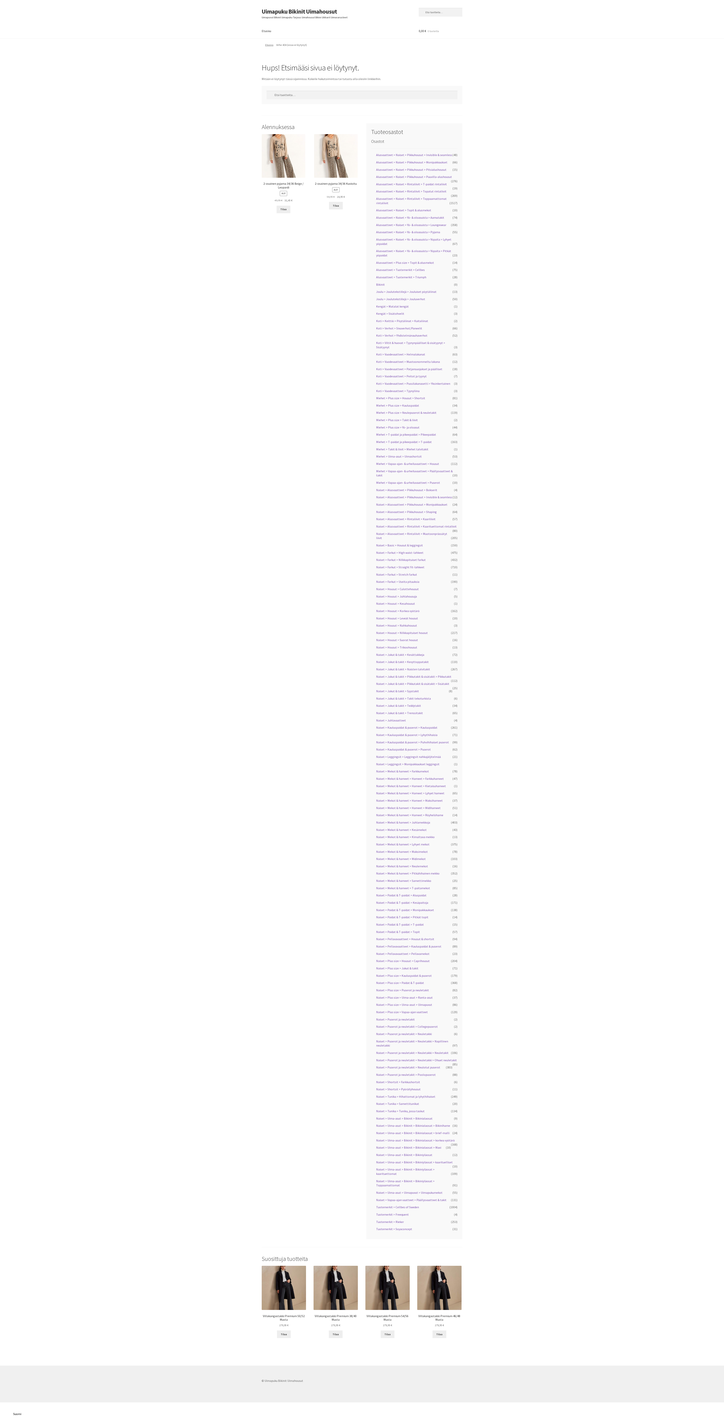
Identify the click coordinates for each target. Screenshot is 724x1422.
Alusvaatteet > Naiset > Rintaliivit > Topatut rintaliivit (411, 191)
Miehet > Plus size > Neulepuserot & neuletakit (406, 413)
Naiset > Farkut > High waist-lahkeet (399, 552)
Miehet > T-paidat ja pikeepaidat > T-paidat (404, 442)
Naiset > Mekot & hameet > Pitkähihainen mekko (407, 873)
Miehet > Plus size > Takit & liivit (397, 420)
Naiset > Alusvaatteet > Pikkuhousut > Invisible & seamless (414, 497)
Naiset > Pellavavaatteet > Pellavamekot (402, 954)
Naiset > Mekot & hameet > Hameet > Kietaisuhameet (411, 786)
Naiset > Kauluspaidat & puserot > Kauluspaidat (406, 727)
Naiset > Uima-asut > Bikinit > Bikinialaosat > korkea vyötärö (415, 1140)
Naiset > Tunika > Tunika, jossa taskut (400, 1111)
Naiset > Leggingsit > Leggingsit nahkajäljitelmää (408, 757)
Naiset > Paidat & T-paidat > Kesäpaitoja (402, 902)
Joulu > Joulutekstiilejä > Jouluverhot (400, 299)
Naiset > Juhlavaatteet (391, 720)
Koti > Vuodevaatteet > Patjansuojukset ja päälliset (409, 369)
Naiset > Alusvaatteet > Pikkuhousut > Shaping (406, 512)
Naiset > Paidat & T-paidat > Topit (398, 932)
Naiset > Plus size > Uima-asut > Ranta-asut (404, 997)
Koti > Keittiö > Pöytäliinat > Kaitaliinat (402, 321)
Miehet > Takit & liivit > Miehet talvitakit (402, 449)
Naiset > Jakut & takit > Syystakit (397, 691)
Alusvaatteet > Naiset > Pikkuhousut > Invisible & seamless (414, 155)
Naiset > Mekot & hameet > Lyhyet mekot (402, 844)
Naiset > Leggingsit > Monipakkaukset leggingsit (407, 764)
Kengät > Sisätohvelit (390, 313)
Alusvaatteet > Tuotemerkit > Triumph (401, 277)
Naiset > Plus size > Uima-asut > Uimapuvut (404, 1005)
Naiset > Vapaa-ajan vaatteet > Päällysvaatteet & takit (411, 1200)
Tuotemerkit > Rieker (390, 1222)
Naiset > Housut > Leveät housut (397, 618)
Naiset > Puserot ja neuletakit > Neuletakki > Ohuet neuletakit (416, 1060)
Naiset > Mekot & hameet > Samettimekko (403, 881)
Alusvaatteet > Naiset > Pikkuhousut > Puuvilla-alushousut (414, 177)
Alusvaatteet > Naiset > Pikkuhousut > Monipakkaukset (411, 162)
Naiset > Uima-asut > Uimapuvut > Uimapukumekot (409, 1192)
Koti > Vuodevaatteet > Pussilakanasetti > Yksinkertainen (413, 383)
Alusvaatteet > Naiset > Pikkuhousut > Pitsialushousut (411, 170)
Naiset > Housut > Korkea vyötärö (398, 611)
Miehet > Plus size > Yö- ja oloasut (398, 427)
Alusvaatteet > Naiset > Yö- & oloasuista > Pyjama (408, 232)
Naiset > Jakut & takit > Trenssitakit (399, 713)
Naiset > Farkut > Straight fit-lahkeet (400, 567)
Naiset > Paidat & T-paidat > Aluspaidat (401, 895)
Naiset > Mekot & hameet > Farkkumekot (402, 771)
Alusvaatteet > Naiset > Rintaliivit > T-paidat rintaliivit (411, 184)
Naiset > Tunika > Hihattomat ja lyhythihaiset (405, 1096)
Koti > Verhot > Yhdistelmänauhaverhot (401, 335)
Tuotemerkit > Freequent (392, 1214)
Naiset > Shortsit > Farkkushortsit (398, 1082)
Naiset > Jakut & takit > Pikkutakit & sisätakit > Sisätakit (412, 684)
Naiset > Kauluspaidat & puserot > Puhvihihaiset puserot (412, 742)
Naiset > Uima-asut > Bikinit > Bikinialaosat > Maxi (408, 1147)
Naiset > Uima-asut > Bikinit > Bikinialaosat (404, 1118)
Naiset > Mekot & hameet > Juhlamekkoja (403, 822)
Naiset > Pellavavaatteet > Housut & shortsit (405, 939)
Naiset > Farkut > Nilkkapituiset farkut (401, 560)
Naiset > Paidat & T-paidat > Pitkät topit (402, 917)
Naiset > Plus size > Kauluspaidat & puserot (404, 975)
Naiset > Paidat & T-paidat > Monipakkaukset (405, 910)
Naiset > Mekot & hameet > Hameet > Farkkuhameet (410, 779)
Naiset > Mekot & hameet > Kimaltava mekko (405, 837)
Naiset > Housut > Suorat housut (397, 640)
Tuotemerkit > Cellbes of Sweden (397, 1207)
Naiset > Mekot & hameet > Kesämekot (401, 830)
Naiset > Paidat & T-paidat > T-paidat (400, 924)
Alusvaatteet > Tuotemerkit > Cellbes (400, 270)
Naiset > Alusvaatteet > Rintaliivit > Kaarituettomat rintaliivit (416, 526)
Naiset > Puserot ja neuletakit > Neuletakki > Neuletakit (412, 1053)
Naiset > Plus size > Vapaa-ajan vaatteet (402, 1012)
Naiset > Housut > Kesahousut (395, 603)
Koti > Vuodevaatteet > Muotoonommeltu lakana (408, 362)
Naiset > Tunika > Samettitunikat (397, 1104)
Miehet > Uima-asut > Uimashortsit (399, 456)
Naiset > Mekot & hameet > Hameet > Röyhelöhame (409, 815)
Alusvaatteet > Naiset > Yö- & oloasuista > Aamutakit (410, 217)
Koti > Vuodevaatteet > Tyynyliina (398, 391)
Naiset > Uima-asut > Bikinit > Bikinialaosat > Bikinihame (413, 1125)
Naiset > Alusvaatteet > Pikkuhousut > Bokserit (406, 490)
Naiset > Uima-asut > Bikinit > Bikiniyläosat (404, 1155)
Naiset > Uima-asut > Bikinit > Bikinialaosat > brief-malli (412, 1133)
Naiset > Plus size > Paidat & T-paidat (400, 983)
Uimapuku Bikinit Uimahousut (299, 11)
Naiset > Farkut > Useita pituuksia (397, 582)
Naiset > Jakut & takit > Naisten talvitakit (403, 669)
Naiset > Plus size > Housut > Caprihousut (403, 961)
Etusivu (266, 31)
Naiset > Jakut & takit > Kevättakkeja (400, 655)
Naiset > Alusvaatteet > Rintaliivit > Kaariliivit (406, 519)
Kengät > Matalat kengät (392, 306)
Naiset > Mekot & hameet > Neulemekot (402, 866)
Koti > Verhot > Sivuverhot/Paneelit (399, 328)
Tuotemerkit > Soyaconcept (394, 1229)
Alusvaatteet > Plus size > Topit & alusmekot (405, 263)
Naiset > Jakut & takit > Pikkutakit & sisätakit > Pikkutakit (413, 676)
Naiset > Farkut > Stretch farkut (396, 574)
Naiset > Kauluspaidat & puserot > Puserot (403, 749)
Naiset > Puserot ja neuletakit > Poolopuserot (406, 1075)
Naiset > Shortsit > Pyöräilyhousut (398, 1089)
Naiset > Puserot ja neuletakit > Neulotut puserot (408, 1067)
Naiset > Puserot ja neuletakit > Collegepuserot (407, 1026)
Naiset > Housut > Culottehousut (397, 589)
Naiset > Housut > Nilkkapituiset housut (402, 633)
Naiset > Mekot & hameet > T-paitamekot (403, 888)
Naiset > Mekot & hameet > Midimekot (401, 859)
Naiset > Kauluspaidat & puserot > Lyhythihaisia (406, 735)
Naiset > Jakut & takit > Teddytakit (398, 706)
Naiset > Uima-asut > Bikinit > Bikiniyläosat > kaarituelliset (414, 1162)
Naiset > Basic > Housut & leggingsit (399, 545)
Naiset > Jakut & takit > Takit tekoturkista (403, 698)
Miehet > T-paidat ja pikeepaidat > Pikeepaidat (406, 434)
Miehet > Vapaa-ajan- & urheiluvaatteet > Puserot (408, 483)
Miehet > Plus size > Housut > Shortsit (400, 398)
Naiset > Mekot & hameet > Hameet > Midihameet (408, 808)
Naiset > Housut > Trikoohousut (396, 647)
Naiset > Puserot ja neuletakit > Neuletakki (404, 1034)
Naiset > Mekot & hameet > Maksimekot (402, 852)
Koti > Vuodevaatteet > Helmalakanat (400, 354)
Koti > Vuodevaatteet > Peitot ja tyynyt (401, 376)
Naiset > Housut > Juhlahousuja (396, 596)
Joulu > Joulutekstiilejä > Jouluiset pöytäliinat (406, 292)
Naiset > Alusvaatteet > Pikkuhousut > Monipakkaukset (411, 504)
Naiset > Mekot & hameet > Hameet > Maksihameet (409, 800)
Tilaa (283, 209)
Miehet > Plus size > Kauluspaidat (397, 405)
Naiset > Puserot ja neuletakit (395, 1019)
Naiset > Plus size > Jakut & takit (397, 968)
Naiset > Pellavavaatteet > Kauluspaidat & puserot (408, 946)
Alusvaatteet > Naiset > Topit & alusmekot (403, 210)
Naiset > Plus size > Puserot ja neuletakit (402, 990)
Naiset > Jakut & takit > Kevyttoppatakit (402, 662)
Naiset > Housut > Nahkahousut (396, 625)
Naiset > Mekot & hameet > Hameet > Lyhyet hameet (410, 793)
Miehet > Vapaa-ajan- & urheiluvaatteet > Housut (407, 464)
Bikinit (380, 284)
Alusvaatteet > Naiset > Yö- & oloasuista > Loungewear (411, 225)
